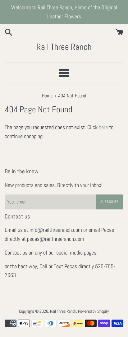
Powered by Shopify (93, 311)
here (103, 127)
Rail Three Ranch (64, 46)
